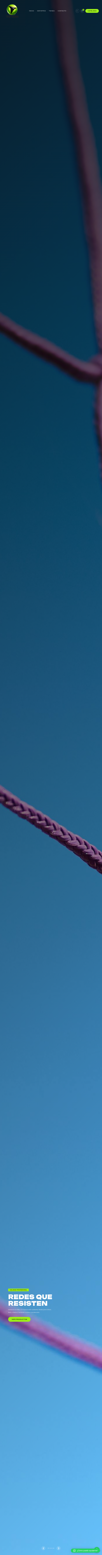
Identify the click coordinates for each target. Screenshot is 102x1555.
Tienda (51, 11)
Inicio (31, 11)
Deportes (41, 11)
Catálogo (92, 11)
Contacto (62, 11)
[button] (85, 1551)
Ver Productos (19, 1319)
